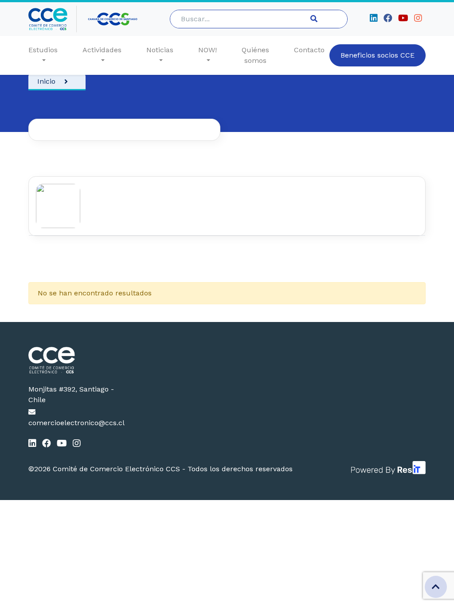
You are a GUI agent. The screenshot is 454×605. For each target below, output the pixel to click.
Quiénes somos (255, 55)
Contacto (309, 50)
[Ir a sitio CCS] (113, 19)
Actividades (101, 50)
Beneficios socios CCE (377, 55)
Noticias (159, 50)
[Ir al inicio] (52, 19)
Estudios (43, 50)
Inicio (46, 81)
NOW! (207, 50)
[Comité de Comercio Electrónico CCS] (73, 360)
